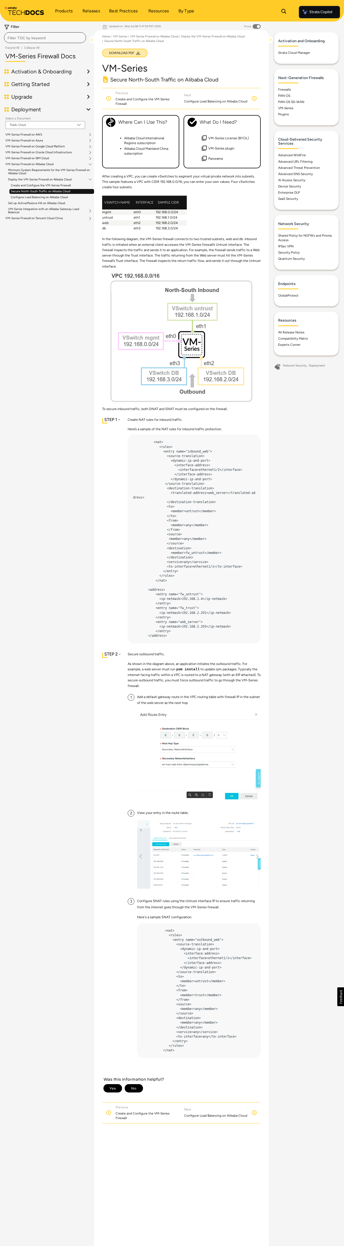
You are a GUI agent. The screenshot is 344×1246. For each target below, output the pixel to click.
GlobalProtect (288, 295)
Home (106, 36)
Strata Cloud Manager (294, 53)
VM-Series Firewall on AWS (23, 134)
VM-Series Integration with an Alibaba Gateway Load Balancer (43, 211)
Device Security (289, 186)
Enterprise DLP (289, 192)
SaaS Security (288, 199)
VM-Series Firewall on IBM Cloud (27, 158)
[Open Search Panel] (284, 12)
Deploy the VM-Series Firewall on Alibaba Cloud (39, 179)
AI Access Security (291, 180)
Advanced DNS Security (295, 174)
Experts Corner (289, 345)
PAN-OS (284, 96)
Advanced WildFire (292, 155)
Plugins (283, 114)
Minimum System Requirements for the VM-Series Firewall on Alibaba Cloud (49, 171)
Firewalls (284, 89)
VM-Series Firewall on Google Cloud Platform (35, 146)
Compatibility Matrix (293, 338)
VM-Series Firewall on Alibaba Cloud (29, 164)
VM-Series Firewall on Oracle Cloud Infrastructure (38, 152)
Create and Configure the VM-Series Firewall (41, 185)
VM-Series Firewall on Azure (24, 140)
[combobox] (45, 37)
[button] (340, 996)
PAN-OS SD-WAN (291, 102)
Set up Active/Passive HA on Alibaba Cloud (36, 203)
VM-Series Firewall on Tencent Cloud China (34, 218)
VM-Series (120, 36)
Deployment (317, 365)
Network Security (295, 365)
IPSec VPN (285, 246)
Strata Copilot (320, 12)
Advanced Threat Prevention (299, 168)
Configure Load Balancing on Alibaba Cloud (39, 197)
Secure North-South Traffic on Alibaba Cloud (40, 191)
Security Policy (289, 252)
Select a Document (18, 118)
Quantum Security (291, 259)
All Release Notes (291, 332)
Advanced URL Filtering (295, 161)
